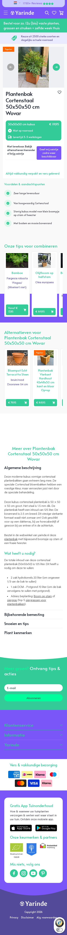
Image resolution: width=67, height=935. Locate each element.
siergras (12, 600)
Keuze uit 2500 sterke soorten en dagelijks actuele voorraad (40, 38)
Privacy (14, 917)
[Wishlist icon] (24, 256)
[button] (6, 13)
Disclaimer (27, 917)
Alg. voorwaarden (47, 917)
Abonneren (33, 698)
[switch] (59, 930)
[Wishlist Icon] (59, 92)
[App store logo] (21, 828)
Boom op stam (43, 596)
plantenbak (11, 539)
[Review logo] (31, 851)
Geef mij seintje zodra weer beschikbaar (48, 153)
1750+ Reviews (32, 3)
